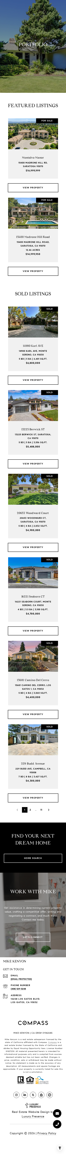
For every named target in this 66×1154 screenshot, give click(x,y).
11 (41, 809)
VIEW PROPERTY (33, 187)
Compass (52, 1042)
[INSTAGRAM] (16, 1095)
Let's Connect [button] (33, 937)
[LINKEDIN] (25, 1095)
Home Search (33, 858)
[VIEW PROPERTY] (33, 185)
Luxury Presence (33, 1116)
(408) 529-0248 (18, 989)
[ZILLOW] (41, 1095)
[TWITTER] (33, 1095)
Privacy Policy (46, 1133)
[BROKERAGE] (50, 1095)
